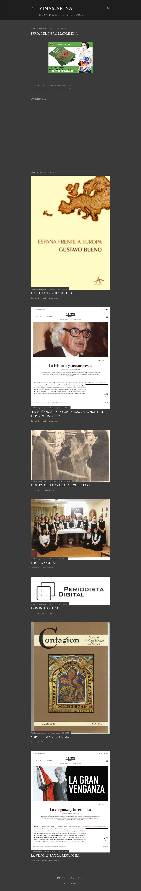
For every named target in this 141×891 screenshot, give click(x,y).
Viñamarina (55, 8)
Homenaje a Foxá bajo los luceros (61, 485)
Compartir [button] (35, 85)
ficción (52, 89)
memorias (59, 89)
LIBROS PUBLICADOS (72, 15)
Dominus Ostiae (45, 608)
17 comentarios (47, 742)
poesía (66, 89)
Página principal (49, 15)
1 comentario (46, 613)
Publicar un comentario (50, 298)
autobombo (44, 89)
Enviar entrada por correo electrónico (56, 85)
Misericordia (43, 562)
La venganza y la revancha (55, 855)
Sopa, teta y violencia (50, 737)
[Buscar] (108, 7)
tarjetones (74, 89)
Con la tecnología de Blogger (72, 878)
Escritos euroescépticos (53, 293)
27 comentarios (47, 490)
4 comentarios (47, 568)
